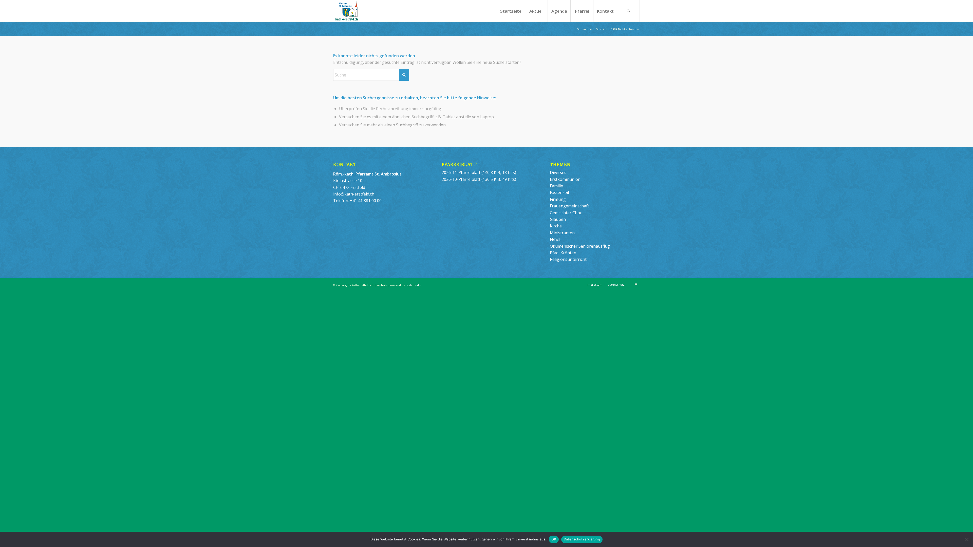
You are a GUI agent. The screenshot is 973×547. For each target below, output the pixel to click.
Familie (556, 186)
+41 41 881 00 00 (366, 200)
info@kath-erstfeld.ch (353, 194)
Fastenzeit (559, 192)
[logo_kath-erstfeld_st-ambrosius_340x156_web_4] (356, 11)
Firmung (558, 199)
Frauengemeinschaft (569, 206)
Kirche (556, 226)
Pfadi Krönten (563, 253)
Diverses (558, 172)
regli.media (413, 285)
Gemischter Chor (566, 213)
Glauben (558, 219)
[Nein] (966, 539)
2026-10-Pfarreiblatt (461, 179)
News (555, 239)
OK (553, 539)
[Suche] (628, 11)
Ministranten (562, 233)
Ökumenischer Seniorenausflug (580, 246)
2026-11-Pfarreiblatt (461, 172)
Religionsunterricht (568, 259)
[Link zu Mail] (636, 284)
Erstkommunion (565, 179)
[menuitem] (511, 11)
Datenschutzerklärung (582, 539)
